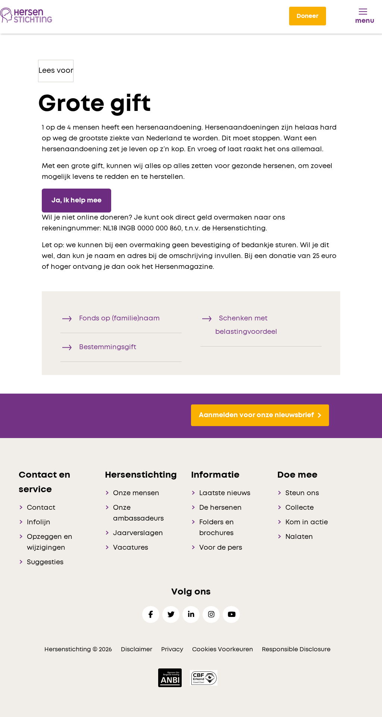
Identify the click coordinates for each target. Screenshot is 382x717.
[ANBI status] (170, 677)
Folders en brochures (216, 528)
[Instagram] (211, 614)
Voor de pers (220, 547)
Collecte (299, 508)
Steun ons (302, 493)
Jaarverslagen (138, 533)
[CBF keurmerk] (203, 677)
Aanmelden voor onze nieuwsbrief (256, 415)
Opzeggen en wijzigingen (49, 542)
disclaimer (136, 649)
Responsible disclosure (296, 649)
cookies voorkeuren (223, 649)
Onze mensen (136, 493)
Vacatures (130, 547)
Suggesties (45, 562)
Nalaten (299, 537)
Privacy (172, 649)
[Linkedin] (191, 614)
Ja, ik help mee (76, 200)
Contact (41, 508)
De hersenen (220, 508)
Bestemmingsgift (107, 347)
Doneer (308, 16)
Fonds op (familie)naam (119, 318)
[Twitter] (170, 614)
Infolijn (38, 522)
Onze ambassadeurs (138, 513)
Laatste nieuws (224, 493)
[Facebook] (150, 614)
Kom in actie (306, 522)
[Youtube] (231, 614)
